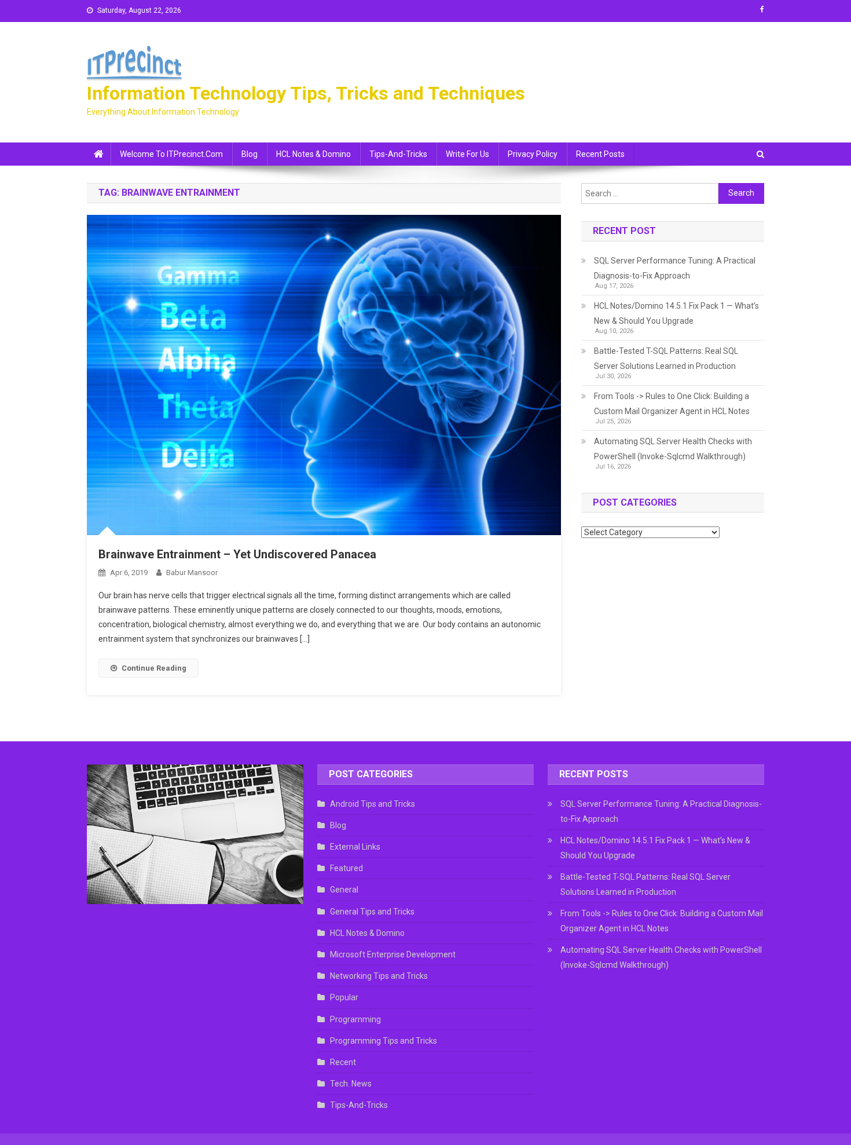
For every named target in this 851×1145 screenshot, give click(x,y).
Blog (249, 154)
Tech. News (351, 1083)
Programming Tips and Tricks (383, 1040)
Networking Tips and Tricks (379, 976)
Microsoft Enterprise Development (393, 954)
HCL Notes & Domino (313, 154)
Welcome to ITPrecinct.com (171, 154)
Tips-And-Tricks (398, 154)
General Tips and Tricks (372, 911)
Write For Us (467, 154)
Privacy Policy (532, 154)
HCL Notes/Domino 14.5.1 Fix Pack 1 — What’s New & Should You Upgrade (676, 313)
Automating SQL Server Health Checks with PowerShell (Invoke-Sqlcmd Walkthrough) (673, 449)
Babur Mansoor (192, 572)
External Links (355, 846)
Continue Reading (154, 668)
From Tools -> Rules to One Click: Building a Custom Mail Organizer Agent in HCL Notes (672, 404)
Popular (344, 997)
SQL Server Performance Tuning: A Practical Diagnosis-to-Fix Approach (674, 268)
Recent (343, 1062)
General (344, 889)
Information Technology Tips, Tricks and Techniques (306, 93)
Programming (355, 1019)
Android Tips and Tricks (372, 804)
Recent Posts (600, 154)
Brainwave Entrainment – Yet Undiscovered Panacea (237, 554)
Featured (346, 868)
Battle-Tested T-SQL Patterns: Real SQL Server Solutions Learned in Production (666, 358)
